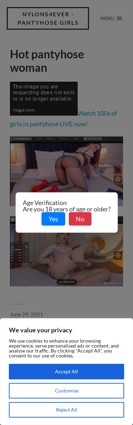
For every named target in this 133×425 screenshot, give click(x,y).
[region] (66, 371)
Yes (53, 219)
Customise (66, 391)
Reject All (66, 410)
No (80, 219)
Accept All (66, 371)
